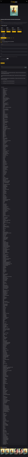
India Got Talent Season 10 (5, 206)
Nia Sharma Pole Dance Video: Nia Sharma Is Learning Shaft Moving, (8, 78)
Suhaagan (4, 387)
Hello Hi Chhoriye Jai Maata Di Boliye (6, 199)
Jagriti (3, 223)
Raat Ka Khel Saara (5, 345)
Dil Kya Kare (4, 170)
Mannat (3, 284)
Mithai (3, 300)
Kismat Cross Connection (5, 254)
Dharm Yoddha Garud (5, 163)
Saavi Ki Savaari (4, 357)
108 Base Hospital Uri (5, 90)
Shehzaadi (4, 377)
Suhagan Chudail (4, 388)
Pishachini (4, 336)
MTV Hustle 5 (4, 311)
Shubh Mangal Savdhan (5, 383)
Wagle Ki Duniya (4, 430)
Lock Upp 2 (4, 272)
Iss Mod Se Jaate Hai (5, 218)
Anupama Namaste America (6, 104)
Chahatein (4, 139)
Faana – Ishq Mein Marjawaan (6, 182)
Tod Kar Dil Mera (4, 413)
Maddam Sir (4, 275)
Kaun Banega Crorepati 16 (5, 243)
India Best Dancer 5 (5, 204)
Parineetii (4, 331)
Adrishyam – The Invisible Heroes (6, 98)
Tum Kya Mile (4, 418)
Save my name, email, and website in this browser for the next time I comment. (9, 56)
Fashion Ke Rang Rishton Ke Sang (6, 184)
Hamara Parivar (4, 195)
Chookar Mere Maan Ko (5, 146)
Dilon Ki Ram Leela (5, 171)
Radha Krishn (4, 347)
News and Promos (5, 325)
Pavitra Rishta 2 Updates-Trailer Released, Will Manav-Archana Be (7, 75)
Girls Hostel (4, 190)
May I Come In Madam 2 (5, 288)
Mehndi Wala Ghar (5, 292)
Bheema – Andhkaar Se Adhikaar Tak (6, 128)
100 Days (4, 89)
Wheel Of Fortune (5, 431)
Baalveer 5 (4, 113)
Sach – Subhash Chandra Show (6, 359)
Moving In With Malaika (5, 304)
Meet (3, 289)
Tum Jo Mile (4, 417)
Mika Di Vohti (4, 298)
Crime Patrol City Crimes (5, 152)
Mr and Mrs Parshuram (5, 305)
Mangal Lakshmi (4, 282)
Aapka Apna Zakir (4, 93)
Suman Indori (4, 389)
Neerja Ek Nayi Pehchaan (5, 324)
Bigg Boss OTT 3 (4, 136)
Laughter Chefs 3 (4, 271)
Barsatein (4, 123)
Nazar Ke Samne (4, 323)
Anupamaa (4, 105)
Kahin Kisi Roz (4, 236)
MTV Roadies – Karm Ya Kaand (6, 313)
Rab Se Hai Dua (4, 346)
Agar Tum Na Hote (5, 100)
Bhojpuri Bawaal (4, 129)
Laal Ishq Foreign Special (5, 265)
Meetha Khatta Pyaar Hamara (6, 290)
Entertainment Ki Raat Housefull (6, 181)
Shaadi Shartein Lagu (5, 371)
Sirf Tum (4, 384)
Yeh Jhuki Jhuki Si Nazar (5, 436)
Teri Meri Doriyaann (5, 402)
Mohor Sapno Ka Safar (5, 301)
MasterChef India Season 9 (5, 287)
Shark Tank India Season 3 (5, 376)
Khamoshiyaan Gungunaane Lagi (6, 249)
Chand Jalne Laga (4, 142)
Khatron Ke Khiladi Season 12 (6, 252)
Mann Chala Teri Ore (5, 283)
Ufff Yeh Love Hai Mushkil (5, 424)
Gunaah (3, 194)
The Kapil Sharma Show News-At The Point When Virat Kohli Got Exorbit (8, 72)
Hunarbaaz (4, 201)
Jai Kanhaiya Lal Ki (5, 224)
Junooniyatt (4, 230)
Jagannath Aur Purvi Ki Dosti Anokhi (6, 222)
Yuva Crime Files (4, 440)
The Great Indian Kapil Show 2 (6, 406)
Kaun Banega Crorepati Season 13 (6, 245)
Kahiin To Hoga (4, 235)
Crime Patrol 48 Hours (5, 151)
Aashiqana (4, 95)
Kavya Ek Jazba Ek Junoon (5, 247)
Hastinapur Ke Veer (5, 198)
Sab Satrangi (4, 358)
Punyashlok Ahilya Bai (5, 340)
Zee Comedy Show (5, 441)
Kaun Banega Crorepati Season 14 (6, 246)
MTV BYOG (4, 306)
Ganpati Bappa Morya (5, 186)
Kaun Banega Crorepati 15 (5, 242)
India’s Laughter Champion (5, 210)
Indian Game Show (5, 211)
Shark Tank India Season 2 (5, 375)
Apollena (4, 106)
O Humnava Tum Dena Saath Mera (6, 328)
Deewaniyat (4, 160)
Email (1, 50)
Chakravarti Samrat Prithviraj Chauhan (7, 140)
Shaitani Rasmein (4, 372)
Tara (3, 395)
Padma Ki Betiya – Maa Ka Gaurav (6, 329)
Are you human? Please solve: (4, 58)
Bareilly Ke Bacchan (5, 122)
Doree (3, 175)
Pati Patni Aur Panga (5, 334)
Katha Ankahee (4, 241)
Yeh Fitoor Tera (4, 434)
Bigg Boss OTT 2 (4, 135)
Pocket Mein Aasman (5, 337)
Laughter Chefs (4, 269)
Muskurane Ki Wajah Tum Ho (6, 317)
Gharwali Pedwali (4, 188)
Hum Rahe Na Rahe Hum (5, 200)
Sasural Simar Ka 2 (5, 366)
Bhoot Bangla (4, 130)
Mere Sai (4, 296)
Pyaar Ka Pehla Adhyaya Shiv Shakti (6, 342)
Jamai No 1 (4, 225)
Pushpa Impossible (5, 341)
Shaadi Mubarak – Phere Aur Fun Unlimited (7, 370)
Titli (3, 412)
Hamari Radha (4, 196)
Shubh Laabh (4, 382)
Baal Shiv (4, 110)
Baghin (3, 118)
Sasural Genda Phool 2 (5, 365)
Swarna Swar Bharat (5, 393)
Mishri (3, 299)
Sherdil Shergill (4, 378)
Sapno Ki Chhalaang (5, 363)
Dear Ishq (4, 158)
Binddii (3, 137)
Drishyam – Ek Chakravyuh (5, 178)
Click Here (3, 31)
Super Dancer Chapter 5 (5, 390)
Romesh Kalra (4, 33)
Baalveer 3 (4, 111)
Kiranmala (4, 253)
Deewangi (4, 159)
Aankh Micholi (4, 92)
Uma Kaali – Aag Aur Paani (5, 425)
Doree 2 (4, 176)
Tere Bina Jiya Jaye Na (5, 399)
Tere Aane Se (4, 398)
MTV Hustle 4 (4, 310)
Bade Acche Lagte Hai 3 (5, 116)
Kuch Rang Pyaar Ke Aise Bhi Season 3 (7, 258)
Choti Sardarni (4, 147)
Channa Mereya (4, 143)
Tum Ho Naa (4, 416)
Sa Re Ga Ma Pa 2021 (5, 352)
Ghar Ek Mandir (4, 187)
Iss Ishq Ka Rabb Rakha (5, 217)
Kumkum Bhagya (4, 260)
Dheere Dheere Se (5, 164)
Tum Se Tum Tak (4, 419)
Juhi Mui (4, 229)
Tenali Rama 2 (4, 396)
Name (1, 47)
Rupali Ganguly (3, 36)
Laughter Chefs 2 (4, 270)
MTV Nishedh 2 (4, 312)
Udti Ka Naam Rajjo (5, 423)
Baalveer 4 (4, 112)
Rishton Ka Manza (5, 351)
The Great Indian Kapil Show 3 (6, 407)
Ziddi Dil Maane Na (5, 442)
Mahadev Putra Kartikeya (5, 278)
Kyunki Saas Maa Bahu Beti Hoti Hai (6, 264)
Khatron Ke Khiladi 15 (5, 251)
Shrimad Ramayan (5, 381)
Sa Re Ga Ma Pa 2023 (5, 353)
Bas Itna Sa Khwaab (5, 124)
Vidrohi (3, 429)
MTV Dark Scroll (4, 307)
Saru (3, 364)
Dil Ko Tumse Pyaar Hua (5, 169)
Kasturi (3, 240)
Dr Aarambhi (4, 177)
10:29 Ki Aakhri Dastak (5, 88)
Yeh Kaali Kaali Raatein (5, 437)
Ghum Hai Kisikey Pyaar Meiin (6, 189)
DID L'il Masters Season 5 (5, 166)
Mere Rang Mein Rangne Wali (6, 295)
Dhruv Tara (4, 165)
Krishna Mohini (4, 257)
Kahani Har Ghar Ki (5, 234)
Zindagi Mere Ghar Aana (5, 443)
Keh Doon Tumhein (5, 248)
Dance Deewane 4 (5, 154)
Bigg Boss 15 (4, 131)
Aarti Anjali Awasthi (5, 94)
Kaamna (4, 231)
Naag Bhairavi (4, 319)
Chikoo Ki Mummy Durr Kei (5, 145)
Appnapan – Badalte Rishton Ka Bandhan (7, 107)
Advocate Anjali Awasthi (5, 99)
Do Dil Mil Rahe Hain (5, 172)
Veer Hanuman (4, 428)
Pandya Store (4, 330)
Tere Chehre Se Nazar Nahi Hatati (6, 400)
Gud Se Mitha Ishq (5, 193)
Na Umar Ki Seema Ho (5, 318)
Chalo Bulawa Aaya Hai (5, 141)
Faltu (3, 183)
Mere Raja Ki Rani (4, 294)
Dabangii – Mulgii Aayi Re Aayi (6, 153)
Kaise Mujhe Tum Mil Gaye (5, 237)
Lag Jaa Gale (4, 266)
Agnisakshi (4, 101)
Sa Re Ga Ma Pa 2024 (5, 354)
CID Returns (4, 148)
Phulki (3, 335)
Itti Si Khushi (4, 219)
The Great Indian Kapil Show (6, 405)
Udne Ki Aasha (4, 422)
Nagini (3, 322)
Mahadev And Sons (5, 277)
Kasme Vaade (4, 239)
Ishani (3, 216)
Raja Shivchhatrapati (5, 348)
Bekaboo (4, 125)
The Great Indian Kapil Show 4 (6, 408)
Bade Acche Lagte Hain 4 (5, 117)
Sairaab (4, 360)
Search (2, 66)
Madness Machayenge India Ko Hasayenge (7, 276)
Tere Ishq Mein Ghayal (5, 401)
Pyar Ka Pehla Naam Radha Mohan (6, 343)
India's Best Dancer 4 (5, 207)
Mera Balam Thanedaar (5, 293)
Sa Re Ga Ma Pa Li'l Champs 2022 (6, 355)
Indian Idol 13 (4, 212)
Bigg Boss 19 (4, 134)
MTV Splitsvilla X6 (4, 316)
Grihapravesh (4, 192)
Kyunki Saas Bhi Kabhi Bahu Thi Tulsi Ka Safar (7, 263)
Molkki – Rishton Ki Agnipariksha (6, 302)
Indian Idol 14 (4, 213)
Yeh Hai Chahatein (5, 435)
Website (1, 53)
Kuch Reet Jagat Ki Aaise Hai (6, 259)
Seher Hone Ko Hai (5, 369)
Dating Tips (4, 157)
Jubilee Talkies (4, 228)
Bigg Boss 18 (4, 133)
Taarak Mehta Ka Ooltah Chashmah (6, 394)
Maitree (4, 281)
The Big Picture (4, 404)
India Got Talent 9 (4, 205)
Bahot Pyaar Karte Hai (5, 119)
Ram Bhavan (4, 349)
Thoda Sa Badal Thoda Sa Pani (6, 411)
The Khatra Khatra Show (5, 410)
